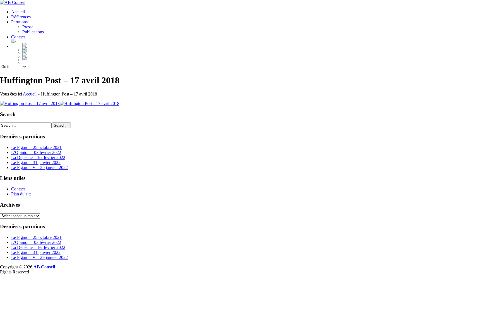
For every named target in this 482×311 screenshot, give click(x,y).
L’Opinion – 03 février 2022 (36, 152)
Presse (27, 27)
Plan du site (21, 194)
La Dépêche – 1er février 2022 (38, 157)
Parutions (19, 21)
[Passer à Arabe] (252, 54)
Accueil (18, 11)
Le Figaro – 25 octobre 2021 (36, 147)
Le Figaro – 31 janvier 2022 (36, 162)
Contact (18, 37)
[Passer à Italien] (252, 51)
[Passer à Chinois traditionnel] (252, 58)
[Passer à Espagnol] (252, 48)
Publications (33, 32)
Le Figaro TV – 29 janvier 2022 (39, 167)
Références (21, 16)
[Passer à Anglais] (252, 44)
